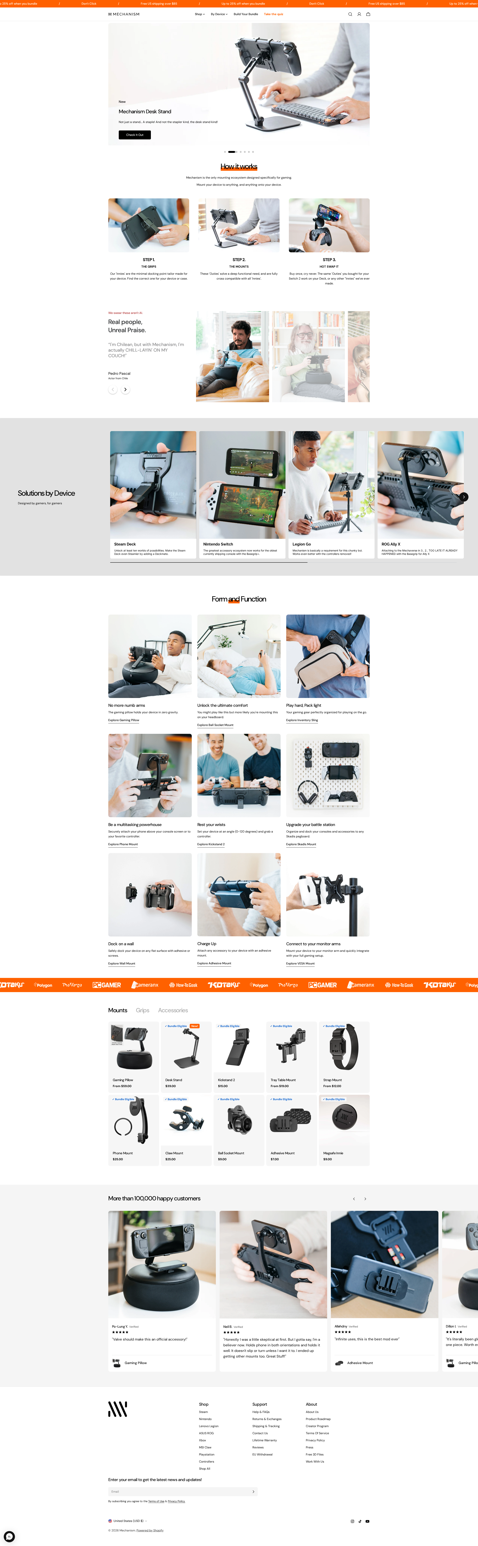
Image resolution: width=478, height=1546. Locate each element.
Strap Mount (332, 1080)
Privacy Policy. (176, 1501)
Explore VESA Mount (300, 963)
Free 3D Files (315, 1454)
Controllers (206, 1462)
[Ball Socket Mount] (239, 1120)
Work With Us (315, 1462)
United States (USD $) (128, 1521)
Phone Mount (123, 1153)
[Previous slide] (112, 389)
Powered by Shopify (150, 1530)
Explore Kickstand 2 (211, 844)
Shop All (204, 1469)
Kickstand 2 (226, 1080)
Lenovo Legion (208, 1426)
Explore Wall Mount (121, 963)
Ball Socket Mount (231, 1153)
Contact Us (260, 1433)
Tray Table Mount (283, 1080)
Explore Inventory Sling (302, 720)
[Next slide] (125, 389)
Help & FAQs (261, 1412)
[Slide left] (354, 1198)
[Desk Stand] (186, 1047)
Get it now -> (135, 135)
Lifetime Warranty (264, 1440)
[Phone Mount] (133, 1120)
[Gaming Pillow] (133, 1047)
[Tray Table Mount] (291, 1047)
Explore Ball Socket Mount (215, 725)
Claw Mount (174, 1153)
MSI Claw (205, 1447)
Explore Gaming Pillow (123, 720)
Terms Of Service (317, 1433)
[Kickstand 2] (239, 1047)
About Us (312, 1412)
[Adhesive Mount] (291, 1120)
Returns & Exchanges (267, 1419)
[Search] (350, 14)
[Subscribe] (253, 1492)
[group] (153, 495)
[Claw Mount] (186, 1120)
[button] (110, 497)
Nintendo (205, 1419)
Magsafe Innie (333, 1153)
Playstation (206, 1454)
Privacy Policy (315, 1440)
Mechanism (127, 1530)
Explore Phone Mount (123, 844)
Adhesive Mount (282, 1153)
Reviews (258, 1447)
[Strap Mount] (344, 1047)
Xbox (202, 1440)
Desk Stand (173, 1080)
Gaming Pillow (123, 1080)
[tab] (117, 1010)
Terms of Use (156, 1501)
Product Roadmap (318, 1419)
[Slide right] (365, 1198)
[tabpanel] (239, 1094)
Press (309, 1447)
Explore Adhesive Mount (214, 963)
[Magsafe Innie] (344, 1120)
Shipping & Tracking (266, 1426)
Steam (203, 1412)
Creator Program (317, 1426)
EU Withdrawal (262, 1454)
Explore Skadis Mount (301, 844)
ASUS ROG (206, 1433)
